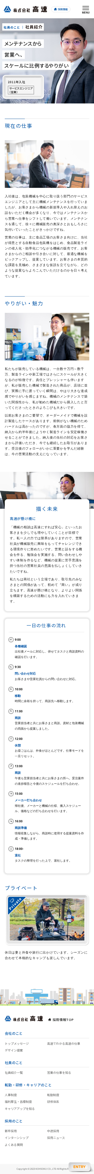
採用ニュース (56, 1137)
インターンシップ (17, 1137)
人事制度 (11, 1095)
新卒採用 (11, 1131)
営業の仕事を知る (59, 1072)
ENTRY (81, 1167)
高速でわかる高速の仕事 (63, 1043)
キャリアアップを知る (20, 1108)
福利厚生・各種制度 (18, 1101)
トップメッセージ (17, 1043)
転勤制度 (53, 1095)
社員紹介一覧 (14, 1072)
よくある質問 (14, 1144)
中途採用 (53, 1131)
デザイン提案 (14, 1050)
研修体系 (53, 1101)
